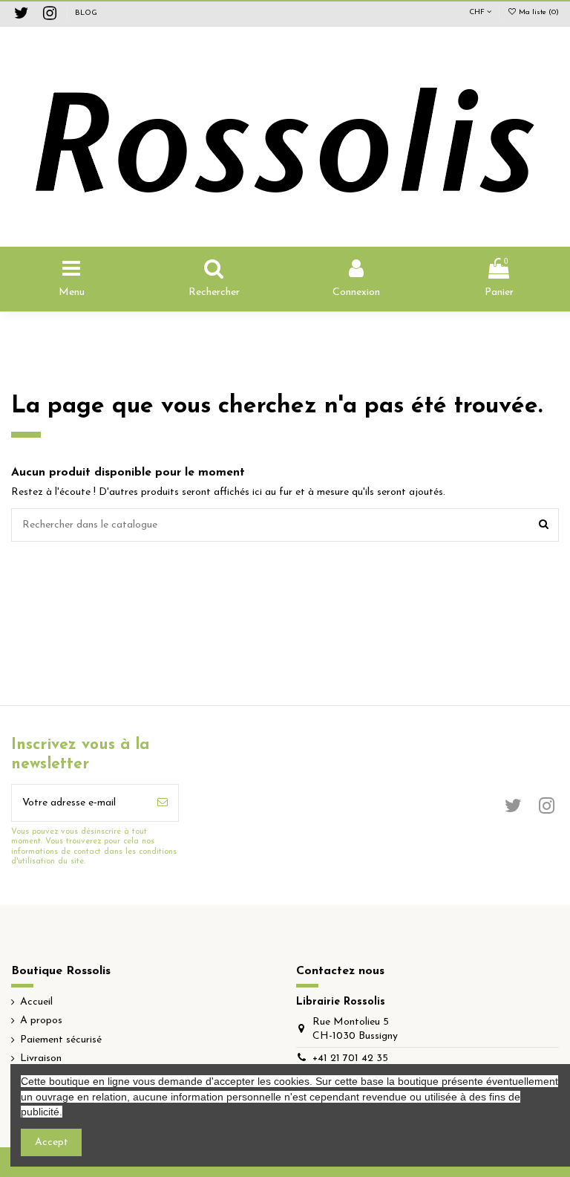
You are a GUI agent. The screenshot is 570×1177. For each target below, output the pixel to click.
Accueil (36, 1002)
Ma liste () (538, 12)
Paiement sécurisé (61, 1039)
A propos (41, 1020)
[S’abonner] (162, 803)
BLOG (86, 13)
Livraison (41, 1058)
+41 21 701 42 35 (350, 1058)
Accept (51, 1142)
